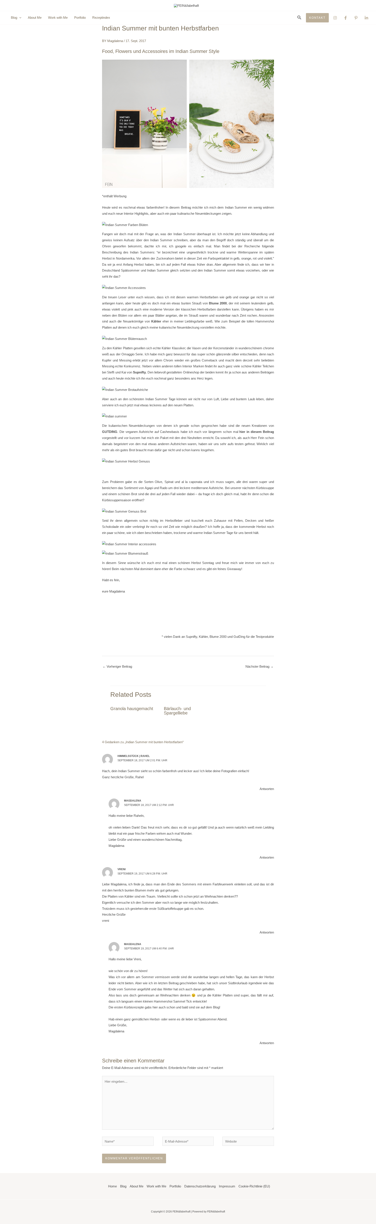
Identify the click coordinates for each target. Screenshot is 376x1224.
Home (112, 1186)
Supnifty (139, 372)
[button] (19, 17)
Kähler (156, 321)
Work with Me (58, 17)
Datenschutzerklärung (200, 1186)
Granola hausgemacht (131, 708)
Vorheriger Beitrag (117, 666)
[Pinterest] (356, 18)
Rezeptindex (101, 17)
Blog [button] (14, 17)
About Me (35, 17)
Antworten (267, 789)
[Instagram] (335, 18)
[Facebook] (345, 18)
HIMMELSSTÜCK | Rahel (134, 756)
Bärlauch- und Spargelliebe (177, 710)
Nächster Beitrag (259, 666)
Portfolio (80, 17)
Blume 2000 (218, 303)
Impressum (227, 1186)
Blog (123, 1186)
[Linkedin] (366, 18)
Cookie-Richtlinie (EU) (254, 1186)
